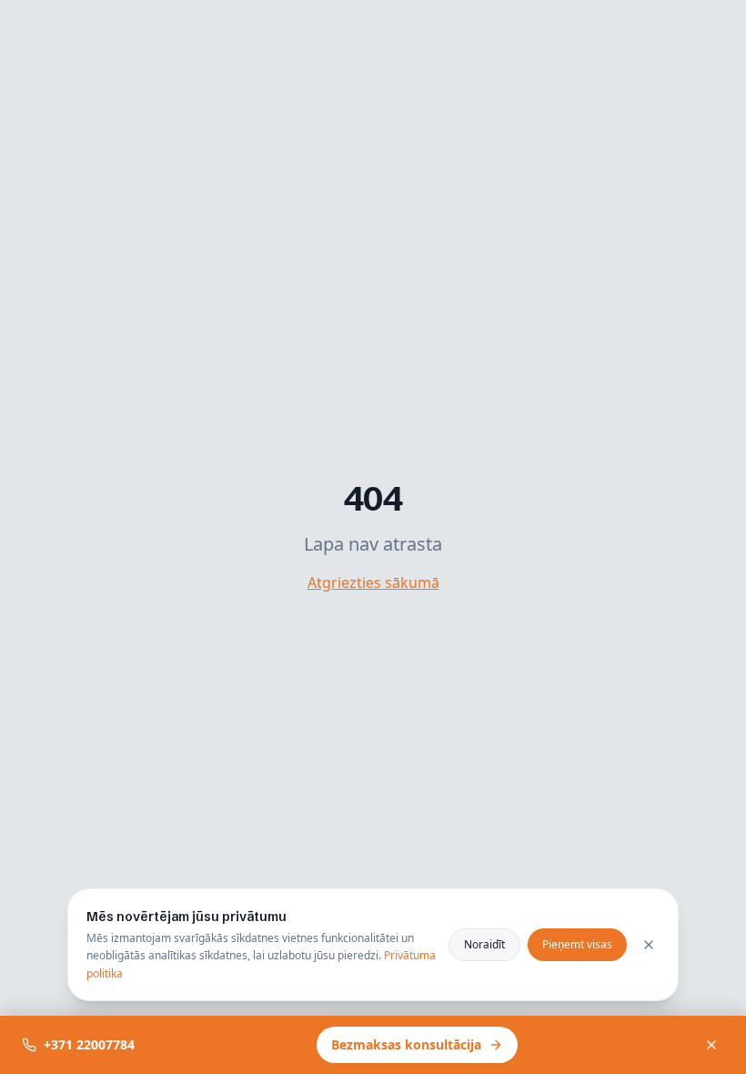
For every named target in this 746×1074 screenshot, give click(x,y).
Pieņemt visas (577, 944)
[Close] (649, 945)
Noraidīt (484, 944)
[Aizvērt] (711, 1045)
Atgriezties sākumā (373, 582)
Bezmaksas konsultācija (406, 1044)
